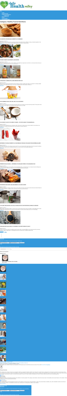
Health (3, 12)
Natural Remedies (5, 13)
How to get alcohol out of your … (10, 261)
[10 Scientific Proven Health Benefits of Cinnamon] (10, 36)
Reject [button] (45, 364)
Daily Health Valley (3, 361)
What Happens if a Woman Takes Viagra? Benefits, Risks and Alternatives (12, 313)
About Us (26, 362)
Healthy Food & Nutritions (6, 14)
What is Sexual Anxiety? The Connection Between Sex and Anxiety (11, 337)
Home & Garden (5, 18)
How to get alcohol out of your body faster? (7, 264)
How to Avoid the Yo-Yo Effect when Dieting (7, 353)
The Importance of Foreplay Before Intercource (8, 329)
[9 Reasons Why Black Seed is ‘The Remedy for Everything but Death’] (10, 223)
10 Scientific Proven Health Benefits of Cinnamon (11, 38)
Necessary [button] (2, 374)
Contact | (1, 362)
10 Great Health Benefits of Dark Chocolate (7, 296)
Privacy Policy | (10, 362)
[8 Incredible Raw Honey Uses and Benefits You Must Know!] (10, 182)
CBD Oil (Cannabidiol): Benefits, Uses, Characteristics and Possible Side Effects (13, 345)
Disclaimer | (5, 362)
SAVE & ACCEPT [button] (3, 383)
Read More (2, 64)
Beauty (3, 17)
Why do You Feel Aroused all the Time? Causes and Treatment (11, 272)
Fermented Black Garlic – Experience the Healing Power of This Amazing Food (17, 163)
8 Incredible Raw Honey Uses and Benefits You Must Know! (13, 184)
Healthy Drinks (6, 15)
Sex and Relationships (6, 19)
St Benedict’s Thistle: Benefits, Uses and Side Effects (9, 280)
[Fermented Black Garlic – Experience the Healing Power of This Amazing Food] (10, 161)
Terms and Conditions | (20, 362)
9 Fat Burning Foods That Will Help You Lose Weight (11, 101)
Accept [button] (42, 364)
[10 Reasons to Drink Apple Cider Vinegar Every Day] (10, 78)
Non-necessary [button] (2, 379)
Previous (1, 232)
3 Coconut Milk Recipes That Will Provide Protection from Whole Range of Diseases (19, 205)
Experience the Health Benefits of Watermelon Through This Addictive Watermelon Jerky (20, 143)
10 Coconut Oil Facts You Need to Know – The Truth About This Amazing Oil (17, 122)
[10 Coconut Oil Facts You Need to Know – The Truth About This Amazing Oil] (10, 119)
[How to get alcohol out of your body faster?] (5, 260)
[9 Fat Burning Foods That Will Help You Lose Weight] (10, 98)
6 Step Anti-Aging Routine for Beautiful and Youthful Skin (10, 321)
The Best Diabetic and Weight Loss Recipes (9, 59)
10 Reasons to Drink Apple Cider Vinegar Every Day (11, 80)
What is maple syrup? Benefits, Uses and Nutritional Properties (10, 288)
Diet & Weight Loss (5, 16)
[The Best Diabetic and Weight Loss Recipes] (10, 57)
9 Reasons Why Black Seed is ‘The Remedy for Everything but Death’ (15, 226)
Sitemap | (14, 362)
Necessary (3, 375)
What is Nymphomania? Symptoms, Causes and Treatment (10, 304)
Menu (1, 10)
